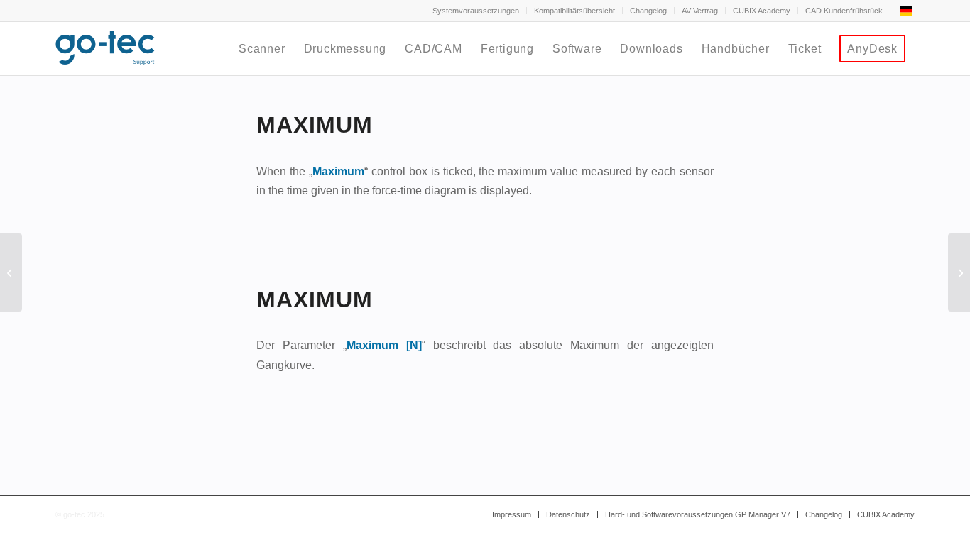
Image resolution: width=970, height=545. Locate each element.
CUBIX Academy (761, 10)
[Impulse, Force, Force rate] (11, 272)
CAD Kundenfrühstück (844, 10)
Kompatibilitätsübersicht (574, 10)
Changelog (648, 10)
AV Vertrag (700, 10)
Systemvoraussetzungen (475, 10)
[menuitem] (476, 10)
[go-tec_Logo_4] (105, 48)
